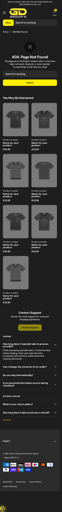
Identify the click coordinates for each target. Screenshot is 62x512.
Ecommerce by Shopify (30, 454)
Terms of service (35, 482)
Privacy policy (21, 482)
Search (29, 82)
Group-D (12, 454)
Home (5, 32)
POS (17, 454)
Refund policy (8, 482)
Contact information (10, 486)
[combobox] (35, 23)
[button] (4, 13)
